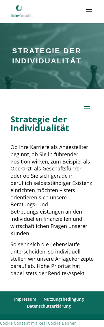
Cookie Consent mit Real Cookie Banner (38, 323)
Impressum (25, 299)
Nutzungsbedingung (64, 299)
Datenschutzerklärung (49, 306)
